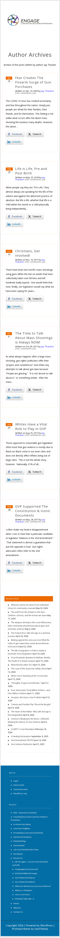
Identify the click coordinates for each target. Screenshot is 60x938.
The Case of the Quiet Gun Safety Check (29, 668)
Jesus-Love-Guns (22, 894)
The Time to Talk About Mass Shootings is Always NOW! (34, 337)
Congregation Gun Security (26, 869)
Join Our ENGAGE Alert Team (26, 849)
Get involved (18, 845)
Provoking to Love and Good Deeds (28, 833)
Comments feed (20, 789)
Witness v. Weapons (23, 890)
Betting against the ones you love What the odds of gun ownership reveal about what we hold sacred (28, 643)
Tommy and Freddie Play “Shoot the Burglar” (31, 704)
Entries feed (18, 785)
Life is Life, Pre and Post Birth (31, 171)
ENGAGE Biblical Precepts (26, 873)
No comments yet (26, 93)
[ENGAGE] (30, 33)
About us (17, 908)
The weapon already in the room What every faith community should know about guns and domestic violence (29, 625)
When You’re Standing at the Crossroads (29, 675)
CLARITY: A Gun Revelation (23, 729)
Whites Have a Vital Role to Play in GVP (31, 426)
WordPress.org (20, 793)
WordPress (46, 925)
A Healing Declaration (21, 736)
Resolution (18, 854)
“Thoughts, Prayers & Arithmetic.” (26, 683)
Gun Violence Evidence (25, 877)
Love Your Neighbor (21, 828)
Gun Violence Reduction (21, 744)
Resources (18, 858)
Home (16, 903)
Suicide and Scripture (22, 837)
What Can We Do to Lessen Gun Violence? (33, 886)
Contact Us (18, 912)
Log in (15, 781)
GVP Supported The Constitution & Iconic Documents (32, 511)
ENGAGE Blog (19, 841)
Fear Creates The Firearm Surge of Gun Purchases (33, 82)
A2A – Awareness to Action (25, 812)
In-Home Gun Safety (22, 824)
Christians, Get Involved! (27, 253)
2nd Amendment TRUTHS (22, 740)
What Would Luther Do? (21, 664)
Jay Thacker (47, 91)
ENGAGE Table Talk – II (24, 899)
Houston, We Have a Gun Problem (26, 697)
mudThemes (41, 928)
